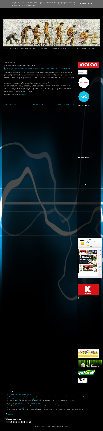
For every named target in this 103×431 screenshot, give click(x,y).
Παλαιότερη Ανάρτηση (66, 104)
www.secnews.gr (22, 94)
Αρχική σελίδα (38, 104)
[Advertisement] (56, 12)
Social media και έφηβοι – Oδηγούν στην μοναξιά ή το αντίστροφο (23, 403)
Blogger (67, 426)
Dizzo (59, 426)
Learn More (83, 4)
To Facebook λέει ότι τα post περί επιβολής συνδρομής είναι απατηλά (24, 399)
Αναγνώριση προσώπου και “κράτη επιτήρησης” (19, 394)
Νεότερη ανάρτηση (10, 104)
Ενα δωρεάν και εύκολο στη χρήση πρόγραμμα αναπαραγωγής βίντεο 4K (26, 408)
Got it (90, 4)
